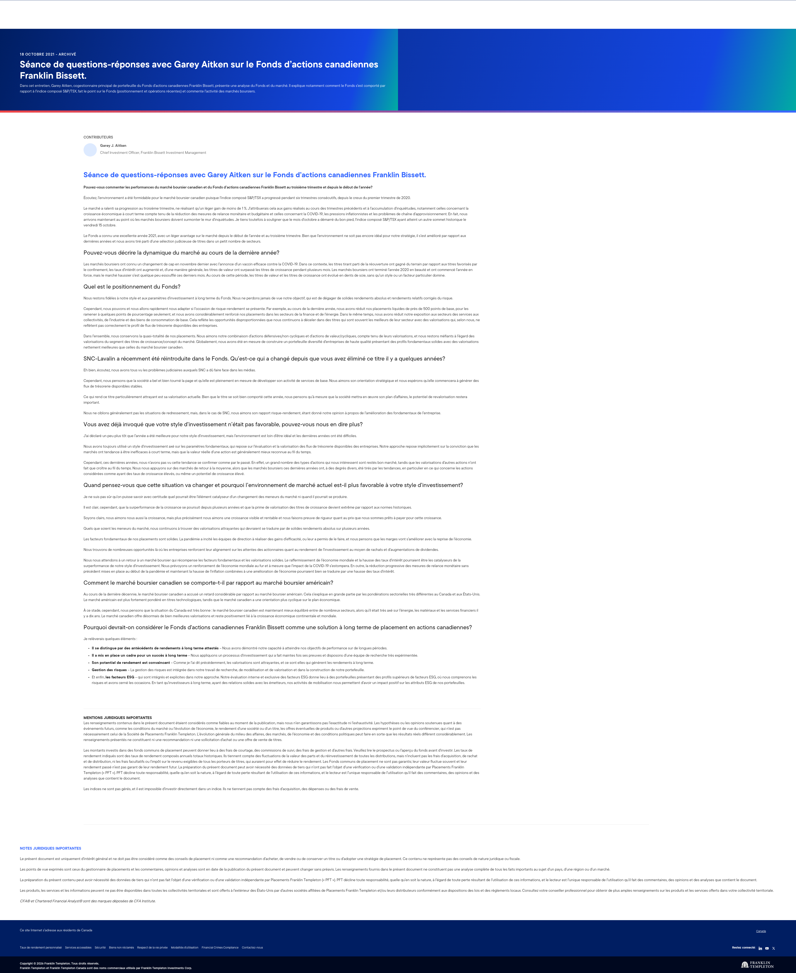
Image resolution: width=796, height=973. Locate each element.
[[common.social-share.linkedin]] (93, 802)
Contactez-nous (252, 947)
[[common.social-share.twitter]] (100, 802)
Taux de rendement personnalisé (41, 947)
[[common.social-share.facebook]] (87, 802)
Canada (761, 931)
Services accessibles (78, 947)
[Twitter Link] (773, 947)
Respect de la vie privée (152, 947)
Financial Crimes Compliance (220, 947)
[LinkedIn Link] (760, 947)
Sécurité (100, 947)
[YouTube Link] (767, 947)
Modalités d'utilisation (184, 947)
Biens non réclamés (121, 947)
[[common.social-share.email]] (106, 802)
